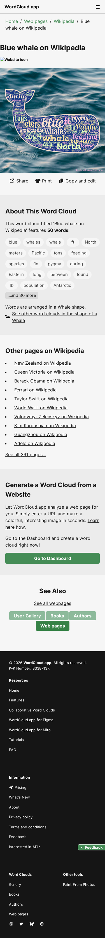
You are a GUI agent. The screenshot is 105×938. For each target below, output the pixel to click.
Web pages (36, 21)
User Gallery (27, 616)
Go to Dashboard (52, 558)
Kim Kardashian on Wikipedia (45, 425)
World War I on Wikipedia (40, 407)
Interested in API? (24, 847)
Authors (83, 616)
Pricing (20, 787)
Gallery (15, 884)
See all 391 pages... (25, 454)
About (14, 807)
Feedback (17, 836)
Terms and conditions (27, 827)
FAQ (12, 749)
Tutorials (16, 739)
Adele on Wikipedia (34, 443)
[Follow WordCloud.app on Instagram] (12, 924)
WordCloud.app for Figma (31, 720)
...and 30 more (22, 295)
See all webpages (52, 603)
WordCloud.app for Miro (30, 730)
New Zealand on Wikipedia (42, 363)
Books (57, 616)
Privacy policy (20, 817)
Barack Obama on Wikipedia (44, 381)
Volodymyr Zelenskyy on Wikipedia (51, 416)
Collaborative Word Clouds (32, 710)
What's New (19, 797)
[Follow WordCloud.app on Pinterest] (42, 924)
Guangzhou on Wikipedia (40, 434)
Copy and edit (81, 181)
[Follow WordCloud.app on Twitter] (22, 924)
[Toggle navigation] (97, 6)
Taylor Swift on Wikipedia (41, 398)
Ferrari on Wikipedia (35, 390)
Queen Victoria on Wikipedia (44, 372)
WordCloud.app (21, 6)
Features (16, 700)
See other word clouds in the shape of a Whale (54, 317)
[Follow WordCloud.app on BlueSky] (32, 924)
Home (11, 21)
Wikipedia (64, 21)
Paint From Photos (79, 884)
